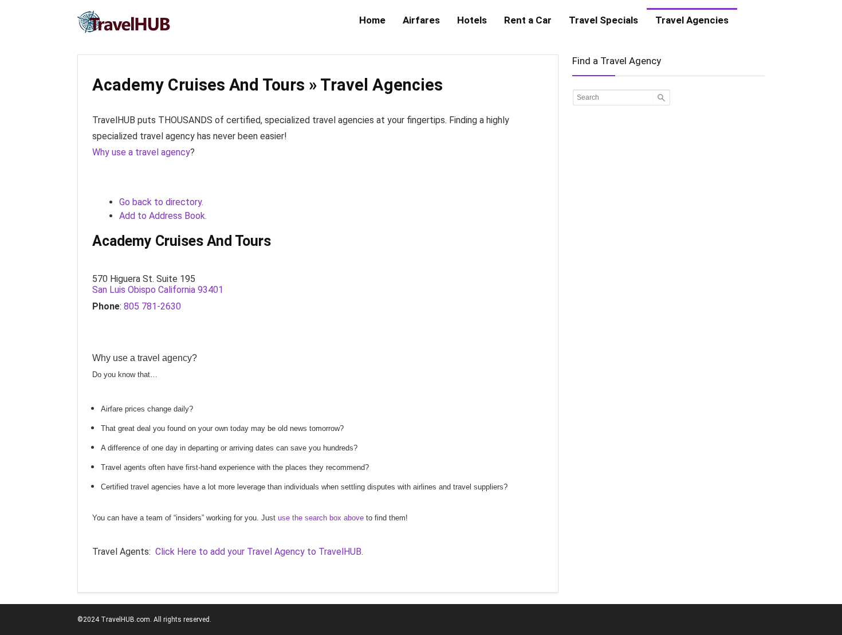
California (176, 289)
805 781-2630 (152, 306)
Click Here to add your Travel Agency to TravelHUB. (259, 551)
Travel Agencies (692, 20)
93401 (210, 289)
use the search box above (321, 518)
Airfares (421, 20)
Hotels (472, 20)
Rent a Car (528, 20)
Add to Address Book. (163, 215)
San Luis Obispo (124, 289)
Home (372, 20)
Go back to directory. (161, 202)
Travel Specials (603, 20)
